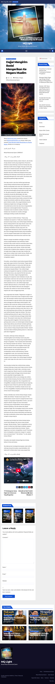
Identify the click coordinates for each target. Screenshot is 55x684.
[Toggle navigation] (26, 51)
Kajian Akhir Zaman (44, 130)
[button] (50, 50)
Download (42, 126)
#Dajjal (21, 77)
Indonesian (44, 58)
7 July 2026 (34, 637)
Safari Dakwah (43, 139)
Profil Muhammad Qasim (49, 671)
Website (5, 581)
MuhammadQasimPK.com (13, 140)
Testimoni (41, 143)
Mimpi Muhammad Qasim (11, 58)
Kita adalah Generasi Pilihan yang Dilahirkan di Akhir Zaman (45, 106)
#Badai (17, 77)
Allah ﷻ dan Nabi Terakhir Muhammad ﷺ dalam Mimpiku (25, 493)
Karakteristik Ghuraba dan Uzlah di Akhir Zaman (45, 99)
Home (41, 671)
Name (4, 567)
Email (4, 574)
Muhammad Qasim (12, 138)
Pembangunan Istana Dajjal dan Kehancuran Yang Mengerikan (10, 493)
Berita (40, 122)
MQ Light (27, 43)
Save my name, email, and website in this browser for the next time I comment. (18, 591)
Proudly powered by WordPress (7, 675)
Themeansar (3, 676)
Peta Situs (52, 681)
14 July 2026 (8, 637)
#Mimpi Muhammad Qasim (13, 80)
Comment (5, 537)
